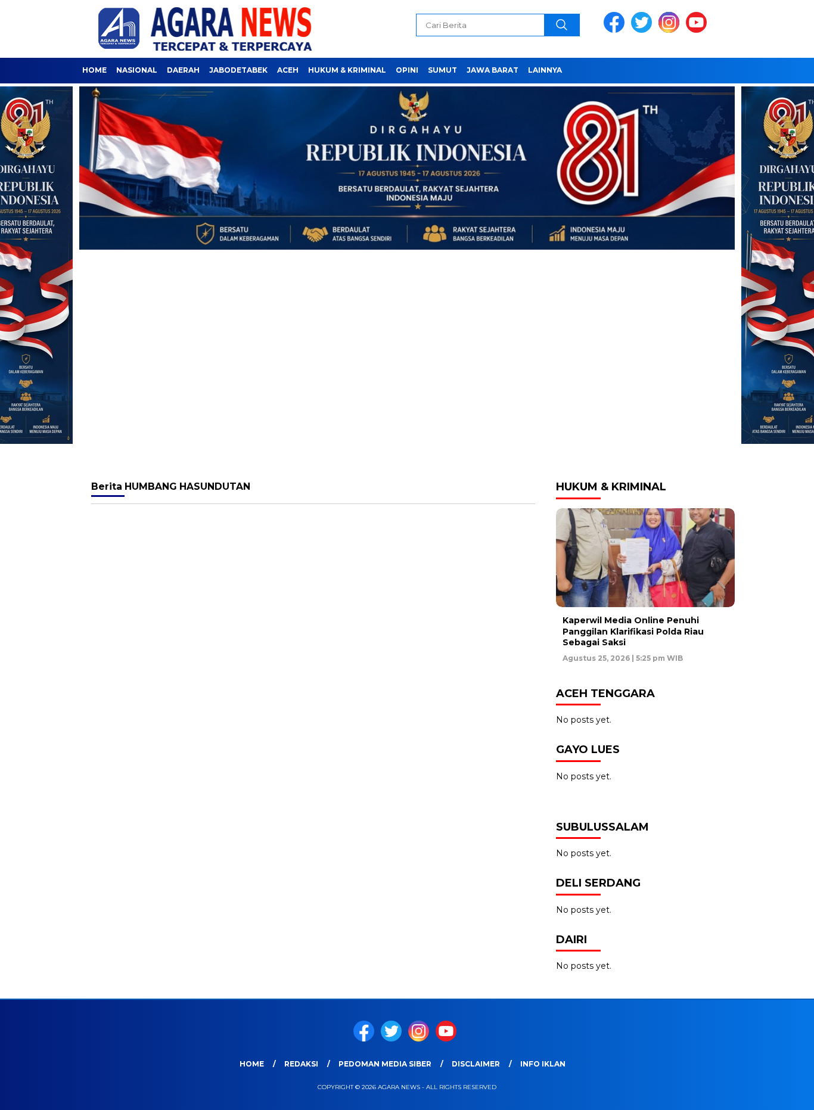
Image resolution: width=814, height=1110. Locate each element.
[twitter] (643, 30)
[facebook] (616, 30)
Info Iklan (543, 1063)
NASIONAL (136, 70)
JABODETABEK (238, 70)
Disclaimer (476, 1063)
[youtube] (698, 30)
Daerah (183, 70)
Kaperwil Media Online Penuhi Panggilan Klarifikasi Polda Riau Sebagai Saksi (633, 631)
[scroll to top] (779, 1091)
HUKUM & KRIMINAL (347, 70)
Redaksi (301, 1063)
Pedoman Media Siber (384, 1063)
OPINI (407, 70)
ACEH (288, 70)
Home (94, 70)
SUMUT (442, 70)
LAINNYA (545, 70)
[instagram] (670, 30)
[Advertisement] (407, 376)
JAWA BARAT (492, 70)
